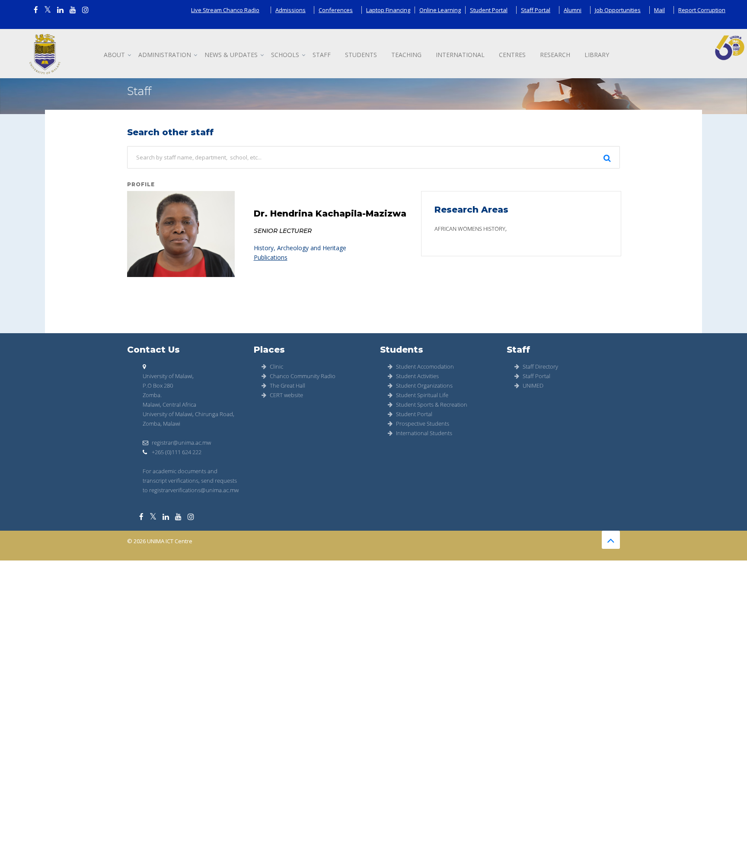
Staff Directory (540, 366)
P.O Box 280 (158, 385)
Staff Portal (535, 10)
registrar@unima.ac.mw (181, 442)
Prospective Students (422, 423)
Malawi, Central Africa (169, 404)
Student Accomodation (425, 366)
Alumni (572, 10)
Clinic (276, 366)
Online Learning (440, 10)
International (460, 55)
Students (361, 55)
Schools (285, 55)
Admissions (290, 10)
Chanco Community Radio (302, 376)
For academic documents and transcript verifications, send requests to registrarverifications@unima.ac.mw (191, 480)
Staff (322, 55)
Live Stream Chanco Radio (225, 10)
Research (555, 55)
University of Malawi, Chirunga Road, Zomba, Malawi (188, 418)
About (114, 55)
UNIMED (533, 385)
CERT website (286, 395)
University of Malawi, (168, 376)
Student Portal (489, 10)
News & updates (231, 55)
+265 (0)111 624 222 (175, 452)
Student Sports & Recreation (431, 404)
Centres (512, 55)
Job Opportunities (618, 10)
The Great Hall (287, 385)
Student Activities (417, 376)
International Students (424, 433)
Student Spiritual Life (422, 395)
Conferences (336, 10)
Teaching (406, 55)
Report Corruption (701, 10)
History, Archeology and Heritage (300, 248)
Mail (659, 10)
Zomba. (152, 395)
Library (596, 55)
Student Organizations (424, 385)
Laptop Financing (388, 10)
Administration (164, 55)
